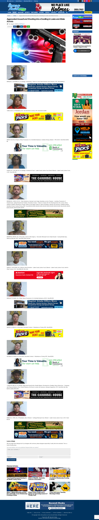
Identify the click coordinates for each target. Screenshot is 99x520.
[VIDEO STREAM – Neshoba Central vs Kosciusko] (38, 472)
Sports (27, 12)
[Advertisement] (60, 7)
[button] (67, 12)
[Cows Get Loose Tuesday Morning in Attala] (60, 486)
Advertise (61, 12)
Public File (29, 512)
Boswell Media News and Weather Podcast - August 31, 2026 (82, 46)
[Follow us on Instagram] (82, 1)
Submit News (19, 1)
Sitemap (36, 1)
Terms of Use (37, 512)
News (14, 12)
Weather (20, 12)
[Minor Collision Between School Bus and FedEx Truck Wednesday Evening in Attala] (17, 486)
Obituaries (34, 12)
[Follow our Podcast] (87, 1)
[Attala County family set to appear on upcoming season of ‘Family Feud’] (38, 486)
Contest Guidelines (57, 512)
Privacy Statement (46, 512)
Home (9, 12)
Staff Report (21, 24)
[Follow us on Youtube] (85, 1)
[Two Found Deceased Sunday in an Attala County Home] (17, 472)
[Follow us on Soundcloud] (89, 1)
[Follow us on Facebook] (78, 1)
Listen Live (11, 1)
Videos (47, 12)
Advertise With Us (28, 1)
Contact (54, 12)
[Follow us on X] (80, 1)
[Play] (75, 50)
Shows (41, 12)
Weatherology (57, 518)
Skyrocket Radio (53, 517)
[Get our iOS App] (91, 1)
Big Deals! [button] (88, 12)
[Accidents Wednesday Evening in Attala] (60, 472)
